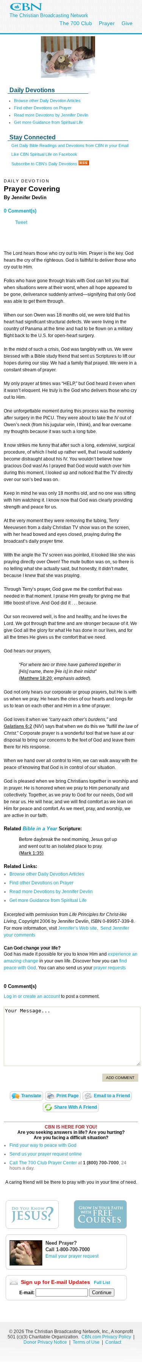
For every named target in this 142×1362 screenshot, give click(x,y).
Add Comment (120, 1078)
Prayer (107, 23)
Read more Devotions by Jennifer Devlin (51, 115)
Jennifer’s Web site (77, 928)
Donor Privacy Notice (45, 1342)
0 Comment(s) (20, 211)
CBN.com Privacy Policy (106, 1337)
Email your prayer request (71, 1256)
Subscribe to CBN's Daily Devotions (44, 163)
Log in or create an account (32, 996)
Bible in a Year (40, 828)
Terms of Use (87, 1342)
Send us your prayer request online (45, 1154)
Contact (113, 1342)
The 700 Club (75, 23)
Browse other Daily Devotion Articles (47, 100)
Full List (102, 1282)
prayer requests (110, 967)
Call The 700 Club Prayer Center (43, 1162)
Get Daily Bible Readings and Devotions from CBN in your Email (69, 145)
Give (127, 23)
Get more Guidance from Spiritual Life (48, 122)
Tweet (21, 222)
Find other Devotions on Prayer (43, 108)
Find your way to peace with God (42, 1145)
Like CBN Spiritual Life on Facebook (44, 154)
